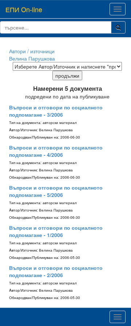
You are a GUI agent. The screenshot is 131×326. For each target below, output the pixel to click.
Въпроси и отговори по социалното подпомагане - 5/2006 (56, 191)
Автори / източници (32, 51)
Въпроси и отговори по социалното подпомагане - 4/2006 (56, 151)
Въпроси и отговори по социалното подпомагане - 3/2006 (56, 111)
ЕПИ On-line (23, 9)
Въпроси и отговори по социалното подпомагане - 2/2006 (56, 271)
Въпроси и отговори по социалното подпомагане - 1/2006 (56, 231)
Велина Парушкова (32, 58)
